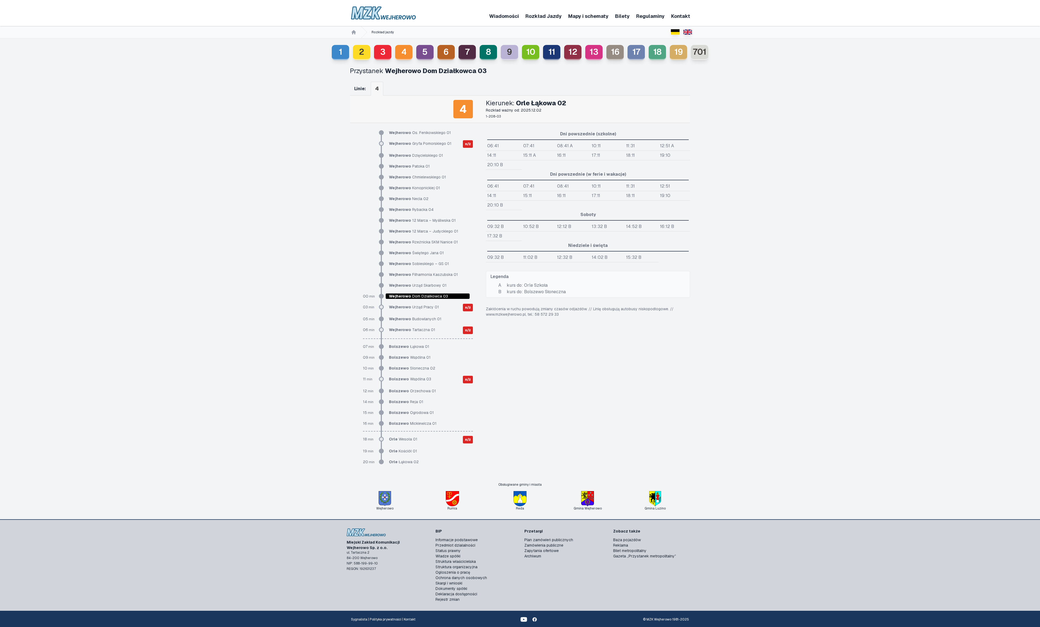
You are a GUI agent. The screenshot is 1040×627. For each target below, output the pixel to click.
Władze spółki (447, 556)
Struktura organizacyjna (456, 566)
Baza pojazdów (627, 539)
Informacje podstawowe (456, 539)
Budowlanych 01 (415, 318)
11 (551, 52)
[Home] (353, 32)
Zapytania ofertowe (541, 550)
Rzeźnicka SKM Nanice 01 (423, 242)
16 (615, 52)
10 (530, 52)
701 (699, 52)
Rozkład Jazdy (543, 16)
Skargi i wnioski (448, 583)
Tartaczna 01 (412, 329)
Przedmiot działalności (455, 545)
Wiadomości (504, 16)
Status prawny (448, 550)
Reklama (620, 545)
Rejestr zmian (447, 599)
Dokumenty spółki (451, 588)
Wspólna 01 (410, 357)
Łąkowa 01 (409, 346)
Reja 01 (406, 401)
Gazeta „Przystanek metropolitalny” (644, 556)
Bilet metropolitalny (629, 550)
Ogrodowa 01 (411, 412)
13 (594, 52)
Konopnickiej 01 (414, 187)
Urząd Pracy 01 (414, 307)
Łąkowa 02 (404, 461)
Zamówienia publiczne (543, 545)
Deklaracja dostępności (456, 594)
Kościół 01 (403, 451)
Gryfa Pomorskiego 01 (420, 143)
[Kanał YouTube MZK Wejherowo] (524, 619)
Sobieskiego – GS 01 (419, 263)
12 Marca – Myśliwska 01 (422, 220)
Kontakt (680, 16)
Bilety (622, 16)
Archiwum (532, 556)
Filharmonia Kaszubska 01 (423, 274)
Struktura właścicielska (455, 561)
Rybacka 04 (411, 209)
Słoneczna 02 (412, 368)
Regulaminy (650, 16)
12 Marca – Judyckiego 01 (423, 231)
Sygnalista (359, 619)
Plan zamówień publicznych (548, 539)
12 (572, 52)
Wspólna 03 (410, 379)
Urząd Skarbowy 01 (418, 285)
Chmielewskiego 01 (417, 177)
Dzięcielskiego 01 (416, 155)
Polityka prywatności (385, 619)
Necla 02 (408, 198)
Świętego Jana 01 (416, 252)
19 (678, 52)
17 (636, 52)
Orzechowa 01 (412, 390)
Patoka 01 (409, 166)
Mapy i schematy (588, 16)
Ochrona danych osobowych (461, 577)
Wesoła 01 (403, 439)
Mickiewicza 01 (413, 423)
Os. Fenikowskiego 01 (420, 132)
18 (657, 52)
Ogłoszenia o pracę (452, 572)
